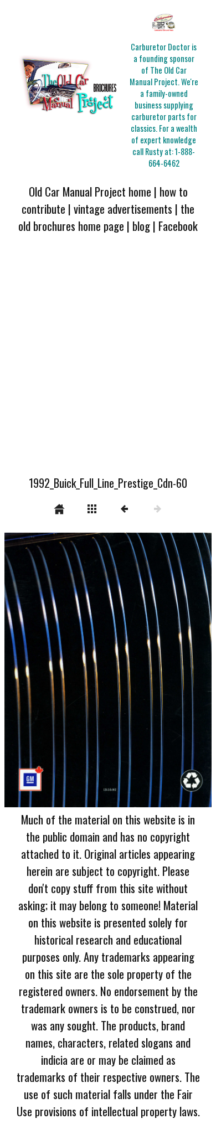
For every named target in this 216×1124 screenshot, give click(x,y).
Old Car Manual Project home (90, 191)
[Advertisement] (108, 361)
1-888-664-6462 (172, 157)
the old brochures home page (106, 217)
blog (141, 225)
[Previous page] (46, 670)
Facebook (178, 225)
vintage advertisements (123, 208)
